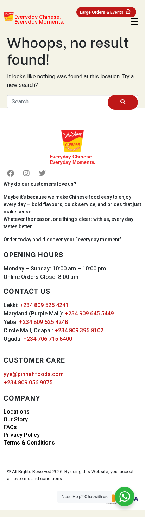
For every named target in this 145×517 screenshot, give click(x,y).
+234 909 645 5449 (89, 313)
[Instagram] (26, 173)
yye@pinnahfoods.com (34, 374)
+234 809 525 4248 (43, 322)
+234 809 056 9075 (28, 382)
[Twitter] (42, 173)
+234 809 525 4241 (44, 305)
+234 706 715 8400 (47, 339)
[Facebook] (11, 173)
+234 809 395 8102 (79, 330)
